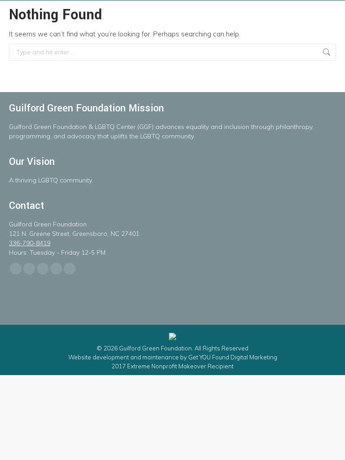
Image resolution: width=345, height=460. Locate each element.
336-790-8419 (29, 243)
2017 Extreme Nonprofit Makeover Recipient (172, 366)
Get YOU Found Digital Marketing (232, 357)
